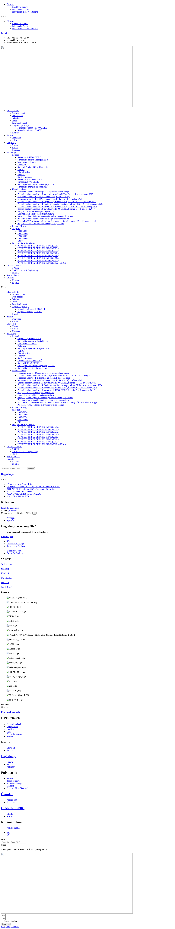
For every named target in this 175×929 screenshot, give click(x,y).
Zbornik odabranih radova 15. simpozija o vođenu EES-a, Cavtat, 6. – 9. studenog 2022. (56, 194)
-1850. (20, 241)
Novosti (10, 135)
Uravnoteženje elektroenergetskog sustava (36, 214)
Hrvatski (10, 278)
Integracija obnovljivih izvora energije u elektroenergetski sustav (45, 216)
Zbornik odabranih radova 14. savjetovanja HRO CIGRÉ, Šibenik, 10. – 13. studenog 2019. (57, 206)
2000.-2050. (23, 231)
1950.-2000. (23, 233)
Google (15, 543)
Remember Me (10, 921)
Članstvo (10, 4)
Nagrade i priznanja (20, 125)
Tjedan (10, 510)
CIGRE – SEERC (14, 265)
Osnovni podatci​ (19, 113)
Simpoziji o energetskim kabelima (32, 187)
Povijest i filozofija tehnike (23, 243)
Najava (15, 145)
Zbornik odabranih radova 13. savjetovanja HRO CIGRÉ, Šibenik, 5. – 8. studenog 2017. (56, 209)
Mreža (10, 508)
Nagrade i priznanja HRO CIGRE (32, 128)
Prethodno (11, 518)
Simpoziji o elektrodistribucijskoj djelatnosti (36, 184)
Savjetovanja (6, 564)
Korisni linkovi (13, 275)
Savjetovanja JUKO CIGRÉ (30, 179)
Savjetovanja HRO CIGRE (29, 157)
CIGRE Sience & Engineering (25, 270)
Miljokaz (16, 228)
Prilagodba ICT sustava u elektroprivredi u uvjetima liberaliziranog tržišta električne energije (57, 221)
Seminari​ (21, 174)
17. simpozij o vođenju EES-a (19, 484)
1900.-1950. (23, 236)
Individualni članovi (20, 9)
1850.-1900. (23, 238)
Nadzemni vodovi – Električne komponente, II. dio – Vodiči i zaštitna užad (50, 199)
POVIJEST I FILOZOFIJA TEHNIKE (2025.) (38, 246)
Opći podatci (17, 115)
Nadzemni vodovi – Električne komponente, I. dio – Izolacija (44, 196)
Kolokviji (5, 573)
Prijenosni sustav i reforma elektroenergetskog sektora (41, 223)
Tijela (14, 120)
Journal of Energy (19, 226)
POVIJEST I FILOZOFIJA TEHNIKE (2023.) (38, 248)
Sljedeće (10, 520)
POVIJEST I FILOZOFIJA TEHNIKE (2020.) (38, 253)
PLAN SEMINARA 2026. (18, 496)
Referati (15, 155)
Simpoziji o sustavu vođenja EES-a (33, 160)
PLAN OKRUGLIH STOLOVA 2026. (24, 494)
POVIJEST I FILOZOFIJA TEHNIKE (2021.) (38, 250)
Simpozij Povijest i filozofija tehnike (33, 167)
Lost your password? (10, 926)
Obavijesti (16, 137)
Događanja (11, 142)
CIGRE (15, 268)
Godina (21, 513)
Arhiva (15, 140)
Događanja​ (7, 474)
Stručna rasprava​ (25, 177)
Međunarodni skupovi (27, 162)
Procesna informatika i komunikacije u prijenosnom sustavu (43, 219)
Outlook (16, 546)
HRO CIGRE (13, 110)
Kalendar (16, 150)
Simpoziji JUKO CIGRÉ (28, 182)
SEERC (21, 169)
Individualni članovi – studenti (25, 12)
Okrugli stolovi (24, 172)
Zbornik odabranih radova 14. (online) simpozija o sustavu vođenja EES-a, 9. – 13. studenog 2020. (60, 204)
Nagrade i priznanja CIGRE (30, 130)
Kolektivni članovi (20, 7)
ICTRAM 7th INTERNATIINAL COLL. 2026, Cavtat (30, 489)
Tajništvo (16, 118)
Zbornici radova (19, 189)
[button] (87, 16)
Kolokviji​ (22, 164)
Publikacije (11, 152)
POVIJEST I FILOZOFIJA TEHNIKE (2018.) (38, 258)
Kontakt (15, 133)
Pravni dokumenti (19, 123)
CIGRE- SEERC (12, 808)
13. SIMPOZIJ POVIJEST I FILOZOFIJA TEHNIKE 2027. (33, 486)
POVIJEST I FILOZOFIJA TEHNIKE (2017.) (38, 260)
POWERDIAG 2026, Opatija (19, 491)
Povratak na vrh (10, 712)
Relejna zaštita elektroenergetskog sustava (36, 211)
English (15, 282)
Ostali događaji (7, 587)
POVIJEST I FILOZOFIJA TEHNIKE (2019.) (38, 255)
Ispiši (7, 536)
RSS (9, 541)
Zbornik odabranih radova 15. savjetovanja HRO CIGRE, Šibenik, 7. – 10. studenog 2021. (57, 201)
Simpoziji (5, 568)
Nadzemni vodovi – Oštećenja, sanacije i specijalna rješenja (43, 192)
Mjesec (4, 513)
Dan (15, 510)
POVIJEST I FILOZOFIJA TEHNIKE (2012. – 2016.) (42, 263)
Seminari (5, 582)
